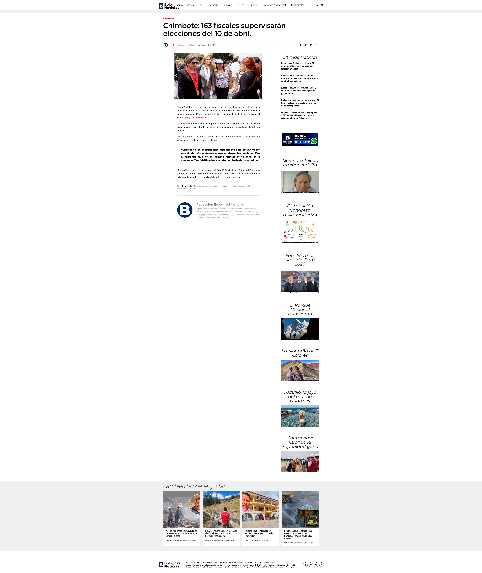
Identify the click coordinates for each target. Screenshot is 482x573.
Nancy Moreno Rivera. (195, 117)
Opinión (228, 5)
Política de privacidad (236, 562)
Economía (189, 562)
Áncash (190, 5)
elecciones (216, 186)
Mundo (196, 562)
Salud (272, 562)
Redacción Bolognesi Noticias (184, 45)
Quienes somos (213, 562)
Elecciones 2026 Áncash (274, 5)
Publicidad (223, 562)
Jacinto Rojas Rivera (251, 540)
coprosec (206, 186)
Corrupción (213, 5)
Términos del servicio (253, 562)
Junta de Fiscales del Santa (242, 186)
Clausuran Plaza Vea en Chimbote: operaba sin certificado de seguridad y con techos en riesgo (299, 78)
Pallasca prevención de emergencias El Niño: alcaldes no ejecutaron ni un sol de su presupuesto (300, 103)
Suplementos (297, 5)
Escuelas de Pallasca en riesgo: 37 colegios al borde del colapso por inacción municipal (297, 66)
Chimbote (197, 186)
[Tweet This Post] (305, 45)
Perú (201, 5)
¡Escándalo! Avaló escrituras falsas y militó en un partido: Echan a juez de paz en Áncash (298, 91)
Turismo (253, 5)
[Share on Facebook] (300, 45)
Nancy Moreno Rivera (186, 189)
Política (240, 5)
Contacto (265, 562)
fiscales (225, 186)
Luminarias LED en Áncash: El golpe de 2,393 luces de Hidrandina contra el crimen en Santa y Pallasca (299, 115)
